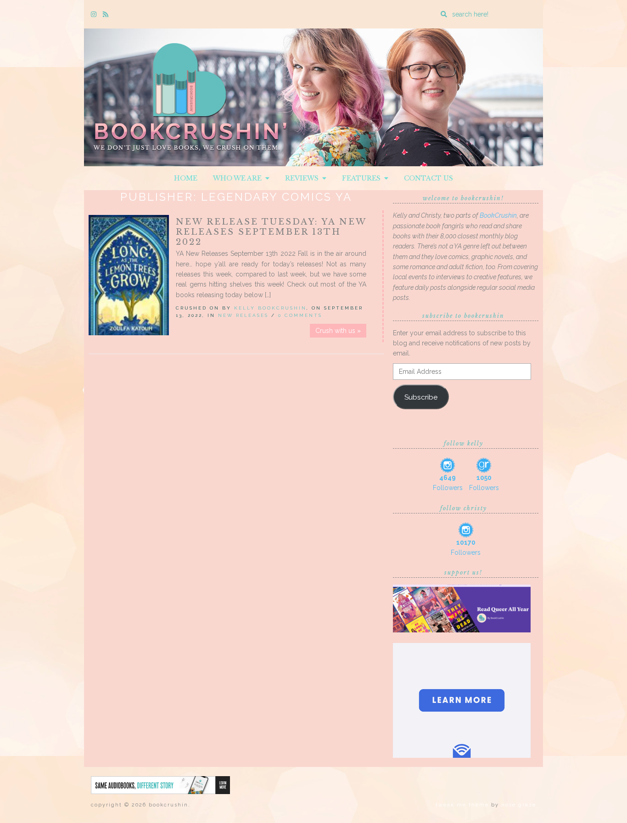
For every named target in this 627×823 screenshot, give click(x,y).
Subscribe (420, 397)
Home (185, 178)
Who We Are (239, 178)
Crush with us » (338, 330)
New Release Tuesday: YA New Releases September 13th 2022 (271, 232)
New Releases (243, 315)
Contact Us (428, 178)
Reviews (303, 178)
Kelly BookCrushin (270, 307)
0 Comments (300, 315)
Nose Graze (518, 805)
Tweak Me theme (462, 805)
